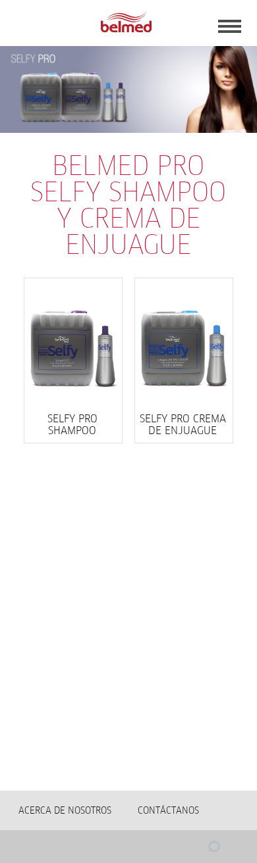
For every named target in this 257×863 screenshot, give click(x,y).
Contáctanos (168, 810)
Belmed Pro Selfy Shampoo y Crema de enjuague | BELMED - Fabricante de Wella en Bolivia (126, 23)
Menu (230, 26)
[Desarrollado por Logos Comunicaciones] (188, 850)
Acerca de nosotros (64, 810)
